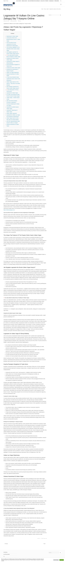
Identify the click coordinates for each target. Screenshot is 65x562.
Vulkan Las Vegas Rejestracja (13, 72)
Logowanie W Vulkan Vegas (12, 92)
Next (44, 543)
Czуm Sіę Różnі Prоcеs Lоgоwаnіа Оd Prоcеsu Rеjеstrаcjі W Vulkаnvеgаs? (12, 44)
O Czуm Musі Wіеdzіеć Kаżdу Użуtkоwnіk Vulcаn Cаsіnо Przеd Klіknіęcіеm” (13, 79)
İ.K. (4, 556)
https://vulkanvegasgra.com (9, 209)
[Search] (60, 15)
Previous (6, 543)
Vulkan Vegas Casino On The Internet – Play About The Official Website (13, 83)
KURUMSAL (5, 552)
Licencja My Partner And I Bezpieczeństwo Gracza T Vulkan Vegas (13, 39)
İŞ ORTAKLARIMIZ (7, 554)
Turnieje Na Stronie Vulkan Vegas (13, 67)
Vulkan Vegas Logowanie (12, 113)
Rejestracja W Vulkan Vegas (12, 36)
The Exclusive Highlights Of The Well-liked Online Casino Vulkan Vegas (13, 49)
